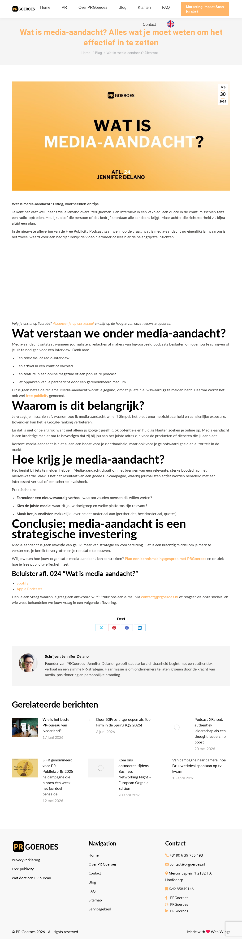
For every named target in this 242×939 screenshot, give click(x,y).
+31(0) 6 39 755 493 (186, 855)
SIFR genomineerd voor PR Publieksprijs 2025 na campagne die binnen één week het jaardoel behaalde (58, 777)
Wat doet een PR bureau (31, 877)
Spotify (23, 583)
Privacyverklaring (26, 860)
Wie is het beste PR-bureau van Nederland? (56, 725)
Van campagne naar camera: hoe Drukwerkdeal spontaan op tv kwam (199, 765)
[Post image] (25, 727)
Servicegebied (100, 909)
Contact (95, 873)
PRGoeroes (178, 897)
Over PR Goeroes (103, 864)
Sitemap (95, 900)
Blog (92, 882)
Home (94, 855)
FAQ (92, 891)
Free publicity (23, 868)
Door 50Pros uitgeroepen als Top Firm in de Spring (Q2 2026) (123, 722)
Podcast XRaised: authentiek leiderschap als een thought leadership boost (210, 731)
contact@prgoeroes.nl (187, 864)
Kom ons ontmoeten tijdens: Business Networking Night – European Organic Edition (134, 774)
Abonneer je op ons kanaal (73, 323)
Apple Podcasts (29, 589)
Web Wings (220, 932)
